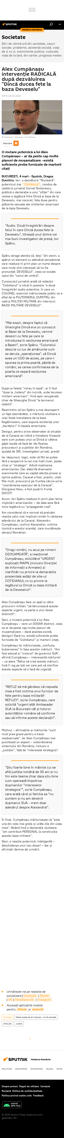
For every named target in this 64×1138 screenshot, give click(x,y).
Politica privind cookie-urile (17, 1095)
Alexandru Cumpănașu (25, 137)
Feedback (38, 1095)
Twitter (44, 996)
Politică (7, 1068)
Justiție (19, 1023)
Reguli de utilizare (29, 1086)
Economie (37, 1068)
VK (10, 1000)
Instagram (44, 1000)
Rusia (49, 1068)
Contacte (45, 1086)
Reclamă (6, 1090)
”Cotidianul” (31, 184)
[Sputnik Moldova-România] (10, 25)
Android (37, 1009)
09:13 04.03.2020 (11, 95)
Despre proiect (10, 1086)
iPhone (22, 1009)
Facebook (30, 996)
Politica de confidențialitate (27, 1090)
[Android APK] (12, 1105)
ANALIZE (7, 1023)
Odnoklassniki (24, 1000)
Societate (7, 1017)
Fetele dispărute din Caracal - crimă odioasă (36, 1017)
